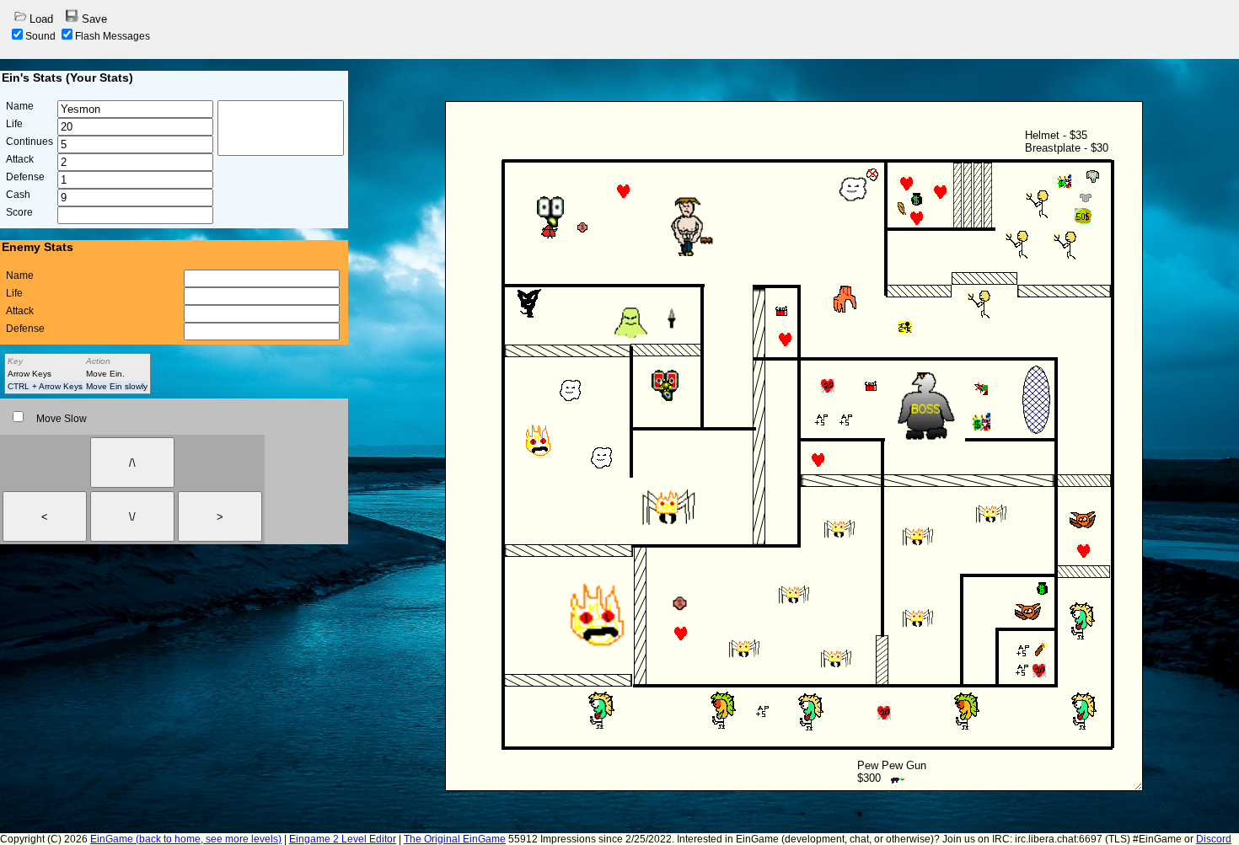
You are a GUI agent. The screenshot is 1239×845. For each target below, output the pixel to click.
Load (41, 19)
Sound (40, 36)
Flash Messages (112, 36)
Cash (18, 195)
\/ (132, 517)
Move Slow (61, 419)
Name (20, 106)
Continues (29, 141)
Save (94, 19)
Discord (1213, 839)
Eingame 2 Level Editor (342, 839)
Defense (25, 177)
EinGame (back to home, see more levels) (186, 839)
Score (19, 212)
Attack (20, 159)
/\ (132, 463)
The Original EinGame (455, 839)
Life (14, 124)
